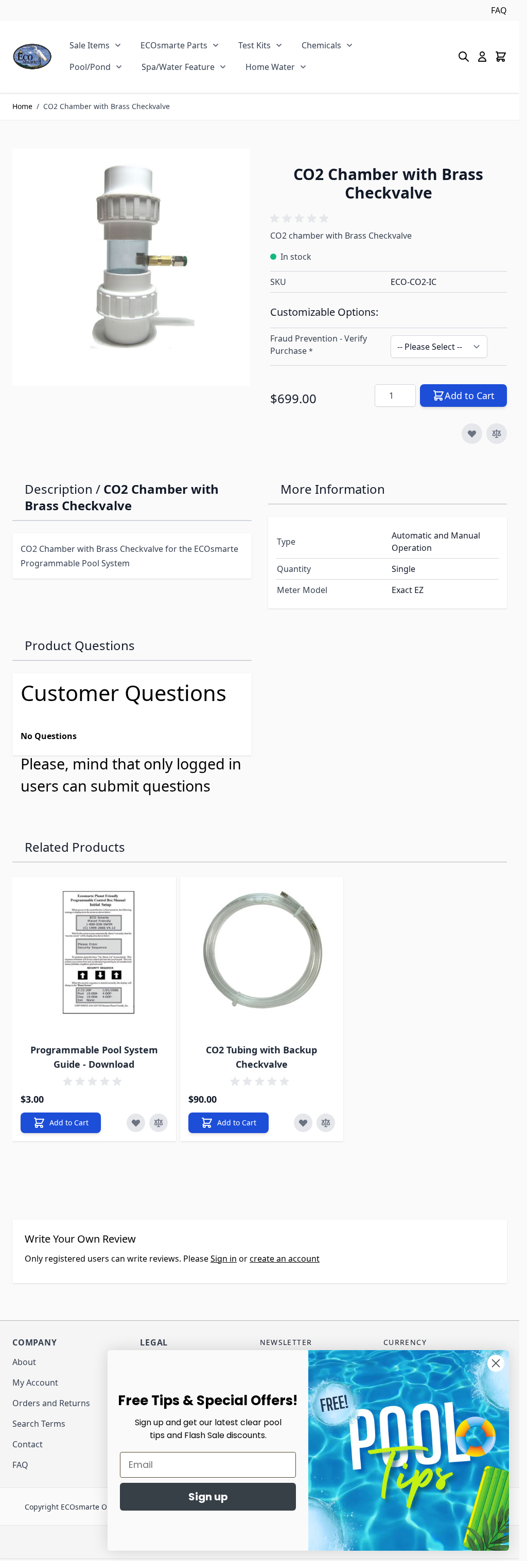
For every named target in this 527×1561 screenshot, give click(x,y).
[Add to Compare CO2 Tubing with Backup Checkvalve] (326, 1123)
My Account (35, 1382)
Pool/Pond (90, 67)
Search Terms (38, 1423)
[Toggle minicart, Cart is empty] (501, 56)
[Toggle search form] (463, 56)
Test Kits (254, 45)
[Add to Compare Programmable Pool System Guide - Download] (158, 1123)
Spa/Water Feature (178, 67)
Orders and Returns (51, 1403)
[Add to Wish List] (472, 433)
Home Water (270, 67)
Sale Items (89, 45)
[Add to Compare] (496, 433)
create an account (285, 1258)
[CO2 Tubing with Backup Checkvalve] (262, 958)
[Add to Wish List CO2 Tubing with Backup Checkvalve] (303, 1123)
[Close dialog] (496, 1363)
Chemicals (321, 45)
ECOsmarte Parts (173, 45)
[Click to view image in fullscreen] (131, 267)
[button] (301, 218)
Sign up (208, 1497)
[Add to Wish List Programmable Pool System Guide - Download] (136, 1123)
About (24, 1362)
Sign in (223, 1258)
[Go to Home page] (32, 56)
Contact (27, 1444)
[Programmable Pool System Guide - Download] (94, 958)
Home (22, 106)
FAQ (499, 10)
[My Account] (482, 56)
